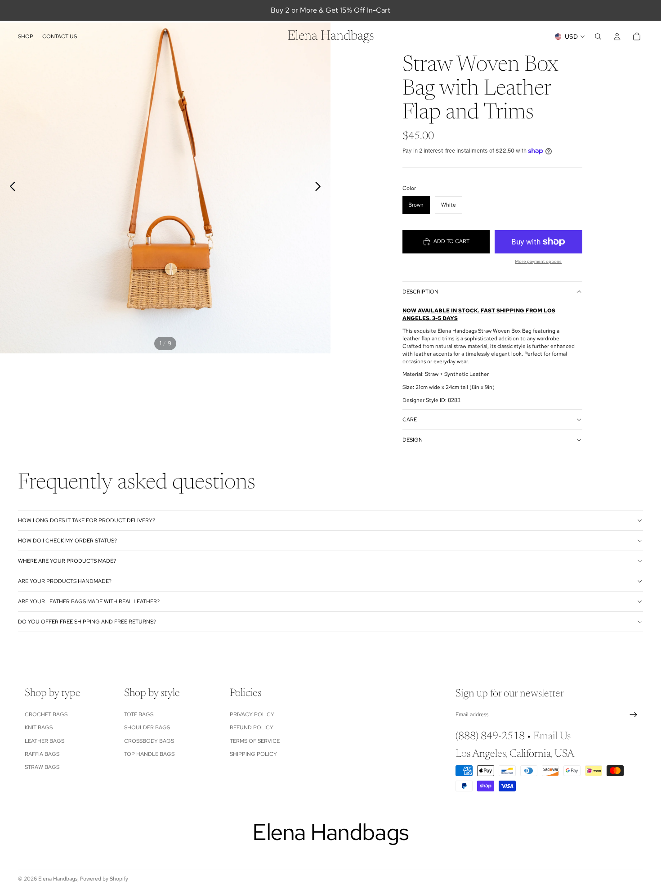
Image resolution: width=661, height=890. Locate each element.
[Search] (598, 36)
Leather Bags (44, 740)
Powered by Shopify (104, 878)
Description (420, 291)
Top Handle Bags (149, 754)
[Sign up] (633, 714)
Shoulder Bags (147, 727)
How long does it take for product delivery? (86, 520)
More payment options (538, 261)
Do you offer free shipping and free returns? (87, 621)
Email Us (552, 736)
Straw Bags (42, 767)
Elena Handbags (57, 878)
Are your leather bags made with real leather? (89, 601)
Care (409, 419)
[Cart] (637, 36)
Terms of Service (255, 740)
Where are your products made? (67, 561)
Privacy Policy (252, 714)
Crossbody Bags (149, 740)
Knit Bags (39, 727)
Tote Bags (138, 714)
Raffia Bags (42, 754)
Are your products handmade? (65, 581)
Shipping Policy (253, 754)
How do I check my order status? (67, 540)
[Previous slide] (10, 188)
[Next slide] (320, 188)
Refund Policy (251, 727)
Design (412, 439)
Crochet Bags (46, 714)
